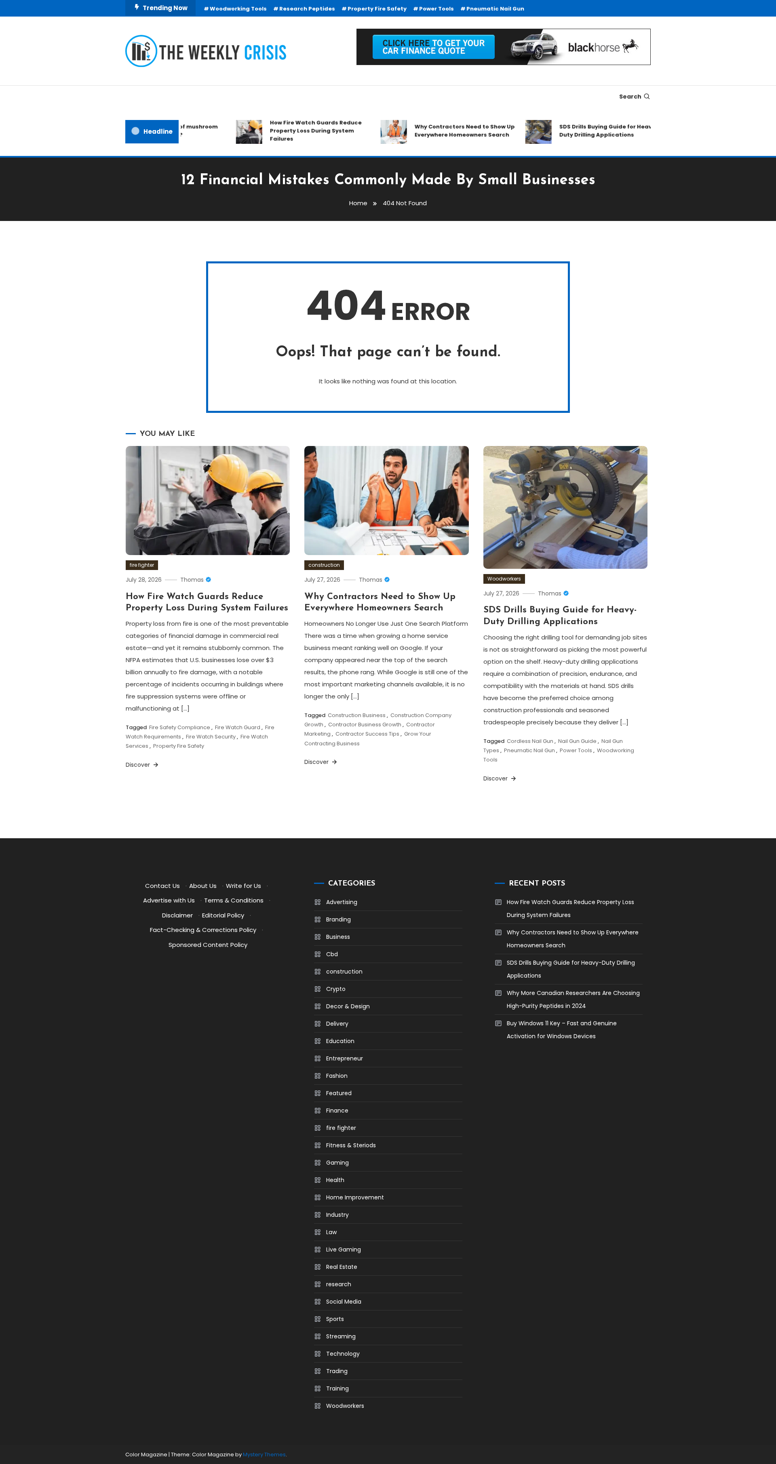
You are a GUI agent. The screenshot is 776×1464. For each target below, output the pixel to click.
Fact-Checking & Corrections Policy (203, 930)
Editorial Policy (223, 915)
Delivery (337, 1024)
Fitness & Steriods (351, 1145)
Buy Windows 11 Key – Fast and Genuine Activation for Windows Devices (562, 1029)
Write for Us (243, 885)
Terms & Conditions (234, 900)
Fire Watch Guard (237, 727)
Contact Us (162, 885)
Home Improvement (355, 1197)
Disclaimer (177, 915)
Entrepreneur (344, 1058)
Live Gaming (343, 1249)
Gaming (337, 1163)
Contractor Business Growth (364, 724)
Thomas (192, 580)
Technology (343, 1354)
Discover (139, 765)
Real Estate (341, 1267)
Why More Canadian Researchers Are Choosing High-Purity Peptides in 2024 (573, 999)
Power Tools (436, 9)
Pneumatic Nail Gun (495, 9)
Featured (339, 1093)
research (338, 1284)
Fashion (337, 1076)
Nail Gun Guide (577, 741)
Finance (337, 1110)
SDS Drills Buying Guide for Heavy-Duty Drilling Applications (592, 131)
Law (331, 1232)
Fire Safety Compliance (179, 727)
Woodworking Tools (238, 9)
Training (337, 1388)
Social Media (343, 1302)
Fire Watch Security (211, 736)
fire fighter (142, 565)
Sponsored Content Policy (208, 944)
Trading (337, 1371)
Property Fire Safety (377, 9)
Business (338, 937)
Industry (337, 1215)
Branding (338, 919)
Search (630, 97)
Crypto (336, 989)
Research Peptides (307, 9)
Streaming (341, 1336)
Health (335, 1180)
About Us (203, 885)
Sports (335, 1319)
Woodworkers (504, 578)
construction (324, 565)
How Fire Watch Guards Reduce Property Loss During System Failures (300, 131)
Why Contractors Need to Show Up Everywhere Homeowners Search (449, 131)
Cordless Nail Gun (530, 741)
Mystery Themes (264, 1454)
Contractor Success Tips (367, 734)
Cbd (332, 954)
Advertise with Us (169, 900)
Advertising (341, 902)
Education (340, 1041)
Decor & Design (348, 1006)
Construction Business (357, 715)
